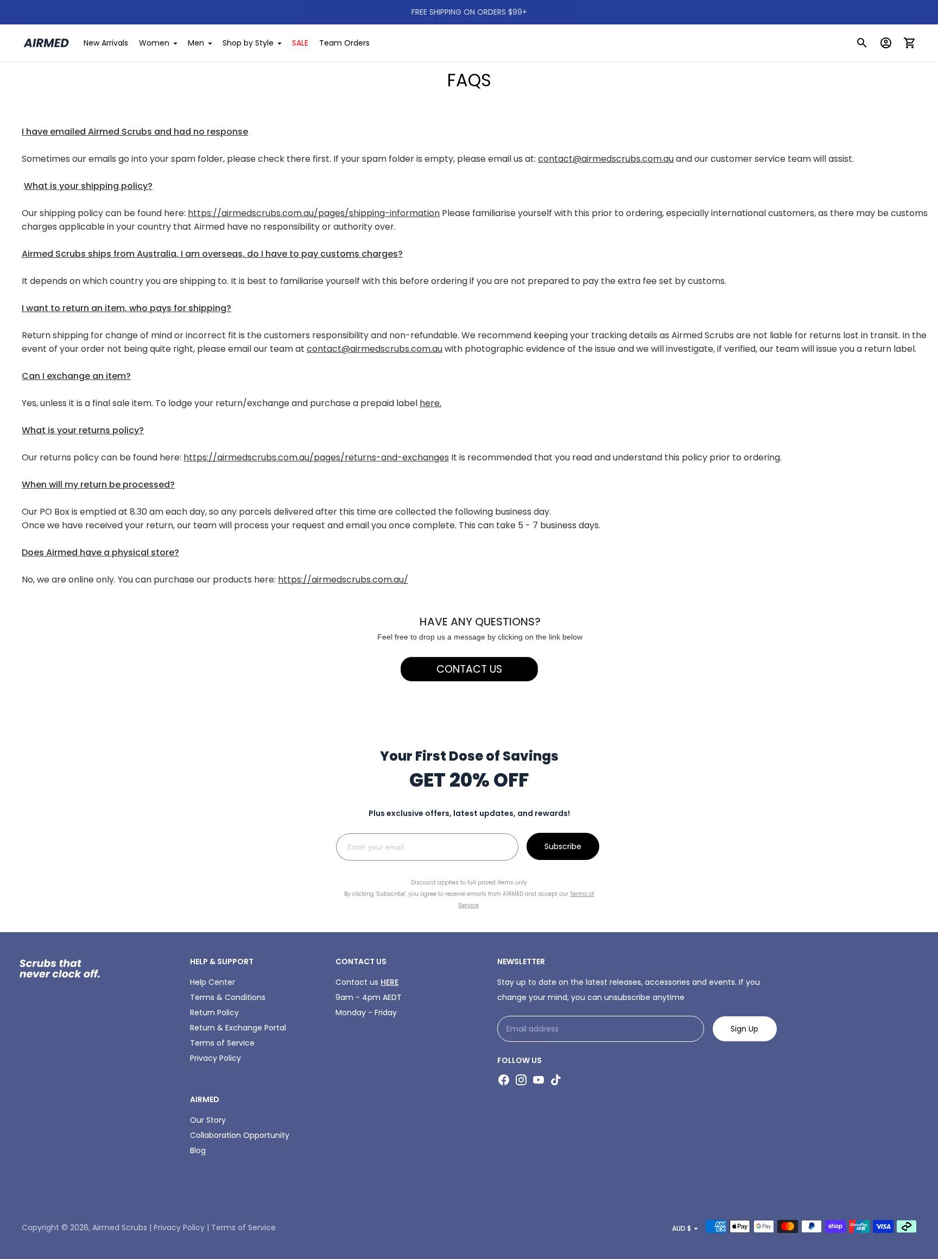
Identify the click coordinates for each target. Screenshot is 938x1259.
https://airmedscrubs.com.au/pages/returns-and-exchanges (316, 457)
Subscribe (562, 846)
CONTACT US (469, 669)
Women (154, 42)
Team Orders (344, 42)
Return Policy (214, 1012)
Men (196, 42)
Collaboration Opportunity (239, 1135)
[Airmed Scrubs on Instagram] (521, 1079)
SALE (300, 42)
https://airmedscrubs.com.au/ (343, 579)
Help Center (212, 982)
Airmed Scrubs (119, 1227)
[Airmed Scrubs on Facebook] (503, 1079)
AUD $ (681, 1228)
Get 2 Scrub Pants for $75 (469, 12)
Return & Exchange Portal (238, 1027)
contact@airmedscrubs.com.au (606, 159)
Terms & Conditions (227, 997)
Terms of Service (222, 1042)
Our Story (208, 1120)
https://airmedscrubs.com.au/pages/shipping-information (314, 213)
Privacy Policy (215, 1058)
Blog (198, 1150)
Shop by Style (248, 42)
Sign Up (744, 1028)
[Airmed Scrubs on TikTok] (555, 1079)
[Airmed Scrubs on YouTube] (538, 1079)
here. (430, 403)
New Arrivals (106, 42)
